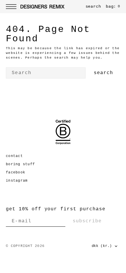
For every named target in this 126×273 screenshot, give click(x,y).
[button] (12, 6)
